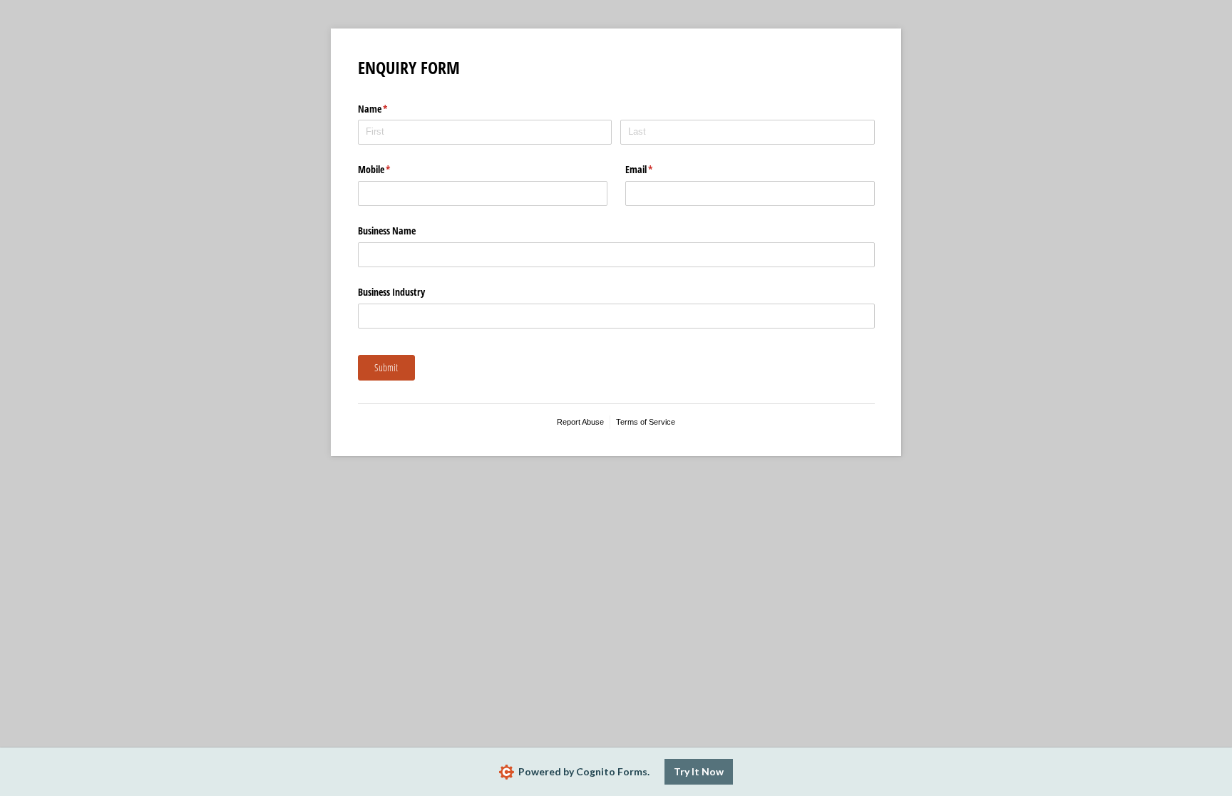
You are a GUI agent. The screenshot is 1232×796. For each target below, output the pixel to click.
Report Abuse (580, 422)
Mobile (391, 169)
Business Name (387, 230)
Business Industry (391, 292)
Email (656, 169)
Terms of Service (645, 422)
